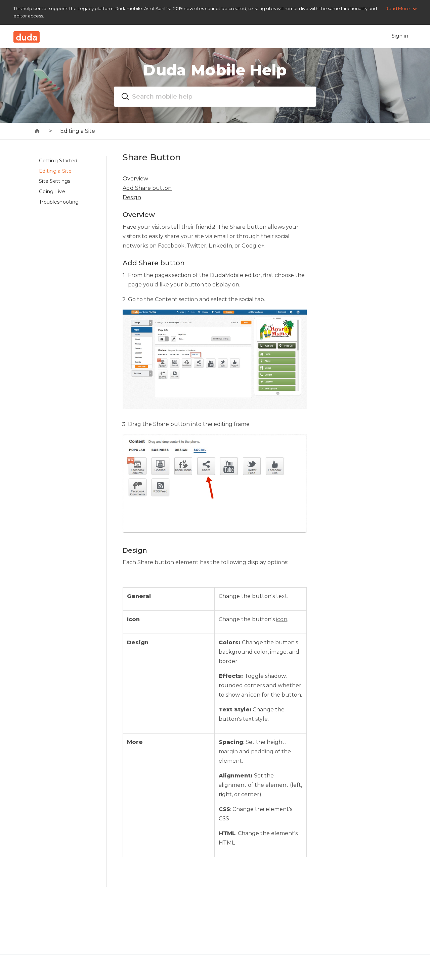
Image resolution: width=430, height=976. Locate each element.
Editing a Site (77, 131)
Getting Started (58, 161)
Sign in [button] (400, 36)
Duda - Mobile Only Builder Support (37, 131)
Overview (135, 178)
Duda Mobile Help (215, 70)
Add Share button (147, 188)
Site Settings (55, 181)
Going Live (52, 191)
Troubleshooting (59, 202)
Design (132, 197)
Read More (397, 8)
